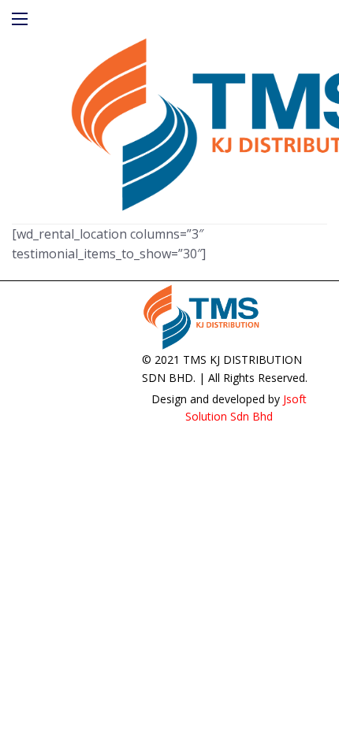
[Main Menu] (20, 19)
